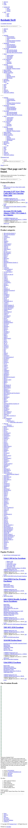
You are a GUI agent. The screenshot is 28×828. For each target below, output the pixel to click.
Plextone (6, 429)
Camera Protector (8, 269)
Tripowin (6, 503)
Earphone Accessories (9, 290)
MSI (5, 399)
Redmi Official (7, 446)
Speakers (6, 64)
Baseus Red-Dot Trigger (13, 474)
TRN (5, 505)
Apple (6, 248)
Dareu (5, 283)
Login (5, 4)
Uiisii (5, 511)
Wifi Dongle (9, 78)
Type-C (6, 509)
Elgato (6, 293)
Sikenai (6, 466)
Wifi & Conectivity (8, 524)
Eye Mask (6, 295)
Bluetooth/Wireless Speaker (11, 262)
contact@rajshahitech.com (15, 771)
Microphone (6, 80)
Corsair (6, 279)
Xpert (5, 544)
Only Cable (7, 413)
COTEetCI (7, 281)
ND (5, 402)
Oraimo (6, 414)
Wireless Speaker (8, 539)
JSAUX (6, 347)
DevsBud (8, 826)
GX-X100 (6, 317)
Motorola (6, 394)
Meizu (5, 378)
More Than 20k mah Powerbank (12, 393)
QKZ (5, 441)
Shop (5, 3)
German (8, 11)
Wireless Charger (8, 534)
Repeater (9, 75)
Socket (6, 481)
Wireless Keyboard (8, 536)
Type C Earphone (11, 42)
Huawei (6, 329)
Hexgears (6, 323)
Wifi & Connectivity (8, 72)
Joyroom (6, 346)
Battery (6, 255)
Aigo (5, 238)
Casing (9, 419)
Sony (5, 482)
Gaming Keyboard (8, 307)
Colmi (5, 277)
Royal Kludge (7, 458)
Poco (5, 430)
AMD (5, 242)
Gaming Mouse (8, 309)
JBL (5, 343)
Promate (6, 437)
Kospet (6, 361)
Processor (6, 434)
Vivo (5, 519)
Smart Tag (6, 478)
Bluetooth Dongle (11, 76)
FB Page (10, 774)
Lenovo (6, 367)
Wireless (6, 532)
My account (6, 818)
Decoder (6, 285)
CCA (5, 273)
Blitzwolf (6, 258)
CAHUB (6, 267)
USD (5, 12)
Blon (5, 259)
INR (8, 15)
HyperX (6, 333)
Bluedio (6, 261)
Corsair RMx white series (16, 422)
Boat (5, 263)
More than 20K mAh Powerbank (14, 52)
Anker (6, 246)
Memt (5, 381)
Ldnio (5, 366)
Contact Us (6, 91)
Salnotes (6, 459)
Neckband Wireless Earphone (14, 40)
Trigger (6, 501)
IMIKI (6, 335)
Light (5, 369)
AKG (5, 240)
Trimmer (6, 502)
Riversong (6, 453)
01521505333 (10, 770)
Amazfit (6, 241)
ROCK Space (7, 455)
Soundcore (7, 483)
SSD (5, 487)
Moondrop (6, 391)
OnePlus (6, 410)
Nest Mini (6, 406)
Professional (7, 435)
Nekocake (6, 405)
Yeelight (6, 547)
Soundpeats (7, 485)
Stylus (6, 493)
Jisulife (6, 345)
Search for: (3, 26)
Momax (6, 389)
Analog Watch (10, 55)
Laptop (6, 365)
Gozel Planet (7, 315)
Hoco (6, 325)
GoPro (6, 314)
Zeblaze (6, 548)
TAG (5, 497)
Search (5, 160)
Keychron (6, 358)
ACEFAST (7, 237)
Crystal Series (7, 282)
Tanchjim (6, 498)
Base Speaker (10, 67)
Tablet (5, 495)
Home (5, 84)
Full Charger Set (8, 301)
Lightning (6, 370)
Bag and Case (7, 251)
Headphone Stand (8, 322)
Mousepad (9, 63)
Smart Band (9, 58)
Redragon (6, 447)
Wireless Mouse (8, 538)
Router (8, 74)
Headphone (6, 43)
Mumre (6, 401)
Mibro (5, 382)
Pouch (5, 431)
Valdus (6, 518)
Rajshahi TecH (13, 824)
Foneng (6, 299)
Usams (6, 517)
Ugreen (6, 510)
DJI (5, 286)
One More (6, 409)
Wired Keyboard (8, 530)
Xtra (5, 546)
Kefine (6, 354)
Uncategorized (8, 514)
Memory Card (7, 379)
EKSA (6, 291)
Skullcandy (7, 469)
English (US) (7, 7)
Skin (5, 467)
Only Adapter (7, 411)
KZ (5, 363)
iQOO (5, 342)
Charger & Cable (8, 71)
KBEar (6, 353)
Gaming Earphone (11, 38)
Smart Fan (6, 471)
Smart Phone (7, 477)
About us (6, 1)
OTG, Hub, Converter (10, 415)
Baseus (6, 254)
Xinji (5, 543)
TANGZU (6, 499)
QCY (6, 439)
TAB (5, 494)
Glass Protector (8, 311)
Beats (5, 257)
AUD (8, 13)
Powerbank (6, 48)
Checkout (6, 817)
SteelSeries (7, 489)
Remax (6, 449)
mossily (9, 270)
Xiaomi (6, 542)
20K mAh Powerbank (12, 51)
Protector (6, 438)
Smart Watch (10, 56)
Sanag (5, 462)
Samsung (6, 461)
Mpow (6, 398)
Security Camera (8, 463)
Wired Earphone (10, 36)
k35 (5, 349)
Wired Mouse (7, 531)
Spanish (8, 9)
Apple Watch (7, 249)
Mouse (8, 60)
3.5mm (6, 236)
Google (6, 313)
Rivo (5, 454)
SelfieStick (7, 465)
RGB (5, 451)
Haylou (6, 319)
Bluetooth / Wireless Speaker (13, 68)
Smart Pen (6, 475)
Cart (5, 88)
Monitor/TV (7, 390)
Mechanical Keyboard (9, 377)
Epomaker (6, 294)
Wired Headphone (11, 44)
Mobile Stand (7, 387)
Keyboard (9, 62)
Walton (6, 520)
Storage (6, 491)
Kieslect (6, 359)
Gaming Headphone (11, 47)
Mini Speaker (10, 66)
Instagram (9, 775)
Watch (5, 54)
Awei (5, 250)
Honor (6, 327)
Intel (5, 339)
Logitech (6, 373)
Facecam (6, 297)
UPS (5, 515)
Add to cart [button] (6, 223)
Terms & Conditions (8, 820)
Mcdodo (6, 375)
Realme (6, 443)
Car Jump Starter (8, 271)
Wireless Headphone (11, 46)
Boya (5, 266)
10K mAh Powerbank (12, 50)
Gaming (6, 303)
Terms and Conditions (9, 92)
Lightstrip (6, 371)
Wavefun (6, 523)
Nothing (6, 407)
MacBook (6, 374)
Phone (5, 82)
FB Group (10, 773)
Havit (5, 318)
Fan (5, 298)
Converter (6, 79)
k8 (5, 350)
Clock (5, 275)
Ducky (6, 287)
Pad (5, 417)
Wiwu (6, 540)
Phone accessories (9, 426)
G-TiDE (6, 302)
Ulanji (5, 513)
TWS (8, 39)
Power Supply (10, 421)
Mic (5, 383)
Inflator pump (7, 338)
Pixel (5, 427)
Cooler (6, 278)
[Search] (20, 26)
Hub (5, 330)
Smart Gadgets (7, 70)
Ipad (5, 341)
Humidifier (7, 331)
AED (8, 16)
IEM (5, 334)
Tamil (8, 8)
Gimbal (6, 310)
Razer (5, 442)
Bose (5, 265)
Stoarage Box (7, 490)
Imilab (5, 337)
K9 (5, 351)
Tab (7, 83)
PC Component (7, 59)
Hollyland (6, 326)
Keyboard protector (9, 357)
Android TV (7, 245)
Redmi (6, 445)
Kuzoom (6, 362)
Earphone (6, 35)
